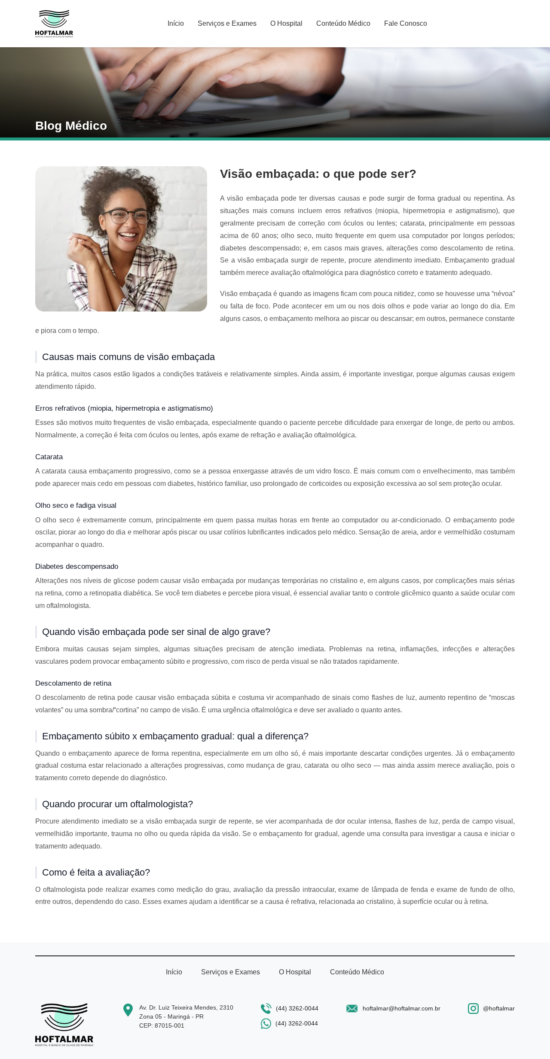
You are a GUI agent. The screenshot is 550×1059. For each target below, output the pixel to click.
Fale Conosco (405, 23)
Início (176, 23)
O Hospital (286, 23)
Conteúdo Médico (343, 23)
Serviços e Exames (227, 23)
